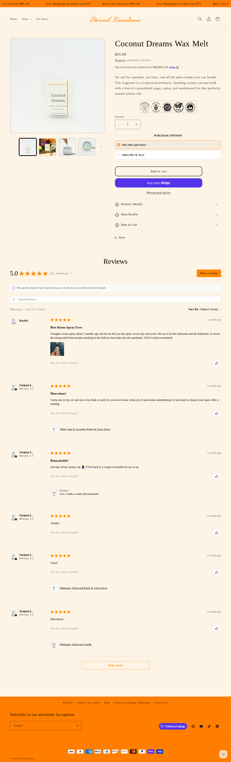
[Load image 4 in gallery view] (87, 147)
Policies (68, 702)
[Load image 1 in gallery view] (28, 147)
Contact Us (161, 702)
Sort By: (193, 309)
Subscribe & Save (133, 154)
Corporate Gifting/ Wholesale (132, 702)
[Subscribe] (77, 725)
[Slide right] (101, 147)
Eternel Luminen (27, 758)
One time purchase (134, 144)
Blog (107, 702)
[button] (27, 19)
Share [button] (122, 237)
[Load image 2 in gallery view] (47, 147)
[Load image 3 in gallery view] (67, 147)
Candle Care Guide (88, 702)
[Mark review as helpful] (216, 363)
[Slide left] (14, 147)
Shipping (120, 60)
